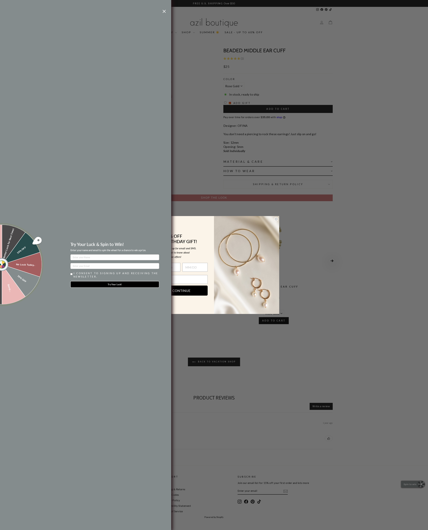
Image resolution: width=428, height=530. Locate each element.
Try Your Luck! (115, 284)
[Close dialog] (276, 219)
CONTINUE (181, 291)
